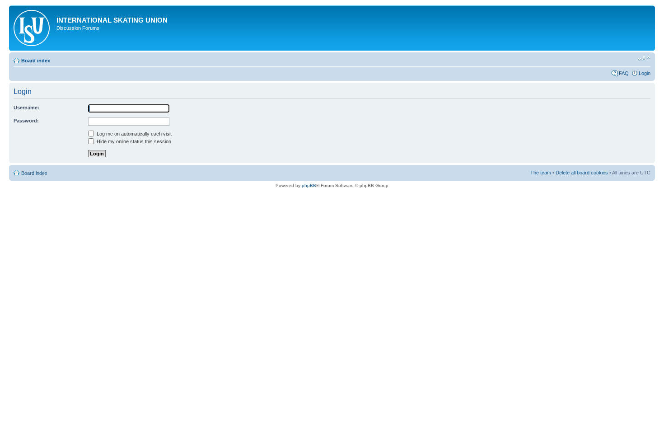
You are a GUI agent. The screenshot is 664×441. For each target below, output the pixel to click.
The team (540, 172)
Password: (26, 120)
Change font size (643, 59)
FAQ (624, 73)
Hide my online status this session (133, 141)
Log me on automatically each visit (133, 133)
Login (644, 73)
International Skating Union (112, 20)
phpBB (309, 185)
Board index (35, 60)
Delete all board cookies (582, 172)
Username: (26, 107)
